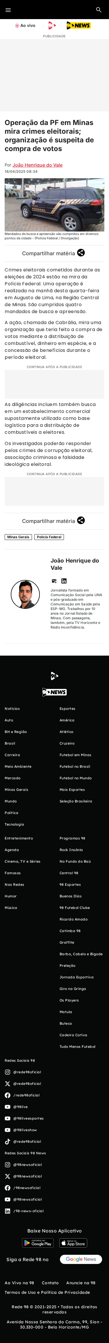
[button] (98, 9)
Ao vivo (27, 25)
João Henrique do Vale (37, 165)
